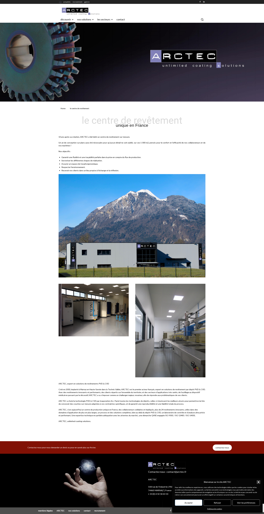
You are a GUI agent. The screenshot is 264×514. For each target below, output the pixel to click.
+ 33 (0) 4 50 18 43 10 (158, 494)
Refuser (217, 502)
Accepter (189, 502)
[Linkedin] (203, 2)
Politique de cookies (214, 509)
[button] (258, 482)
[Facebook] (200, 2)
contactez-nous (222, 447)
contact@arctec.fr (176, 471)
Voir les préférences (246, 502)
